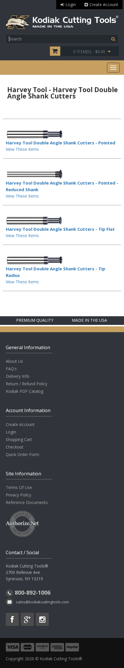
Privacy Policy (18, 495)
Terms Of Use (19, 487)
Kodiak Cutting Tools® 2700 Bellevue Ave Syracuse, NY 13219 (27, 572)
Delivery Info (17, 376)
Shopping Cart (19, 439)
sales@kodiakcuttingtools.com (42, 601)
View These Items (22, 149)
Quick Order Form (22, 454)
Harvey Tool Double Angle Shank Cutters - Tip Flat (60, 229)
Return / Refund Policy (26, 383)
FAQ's (11, 368)
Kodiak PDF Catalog (24, 391)
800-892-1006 (32, 592)
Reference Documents (27, 502)
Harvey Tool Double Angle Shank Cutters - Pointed (60, 143)
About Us (14, 361)
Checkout (14, 447)
